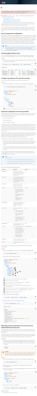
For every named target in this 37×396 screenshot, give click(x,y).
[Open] (1, 7)
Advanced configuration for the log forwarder (11, 21)
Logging (16, 15)
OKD (10, 15)
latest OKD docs (23, 12)
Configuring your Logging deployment (26, 15)
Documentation (4, 15)
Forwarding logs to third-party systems (10, 392)
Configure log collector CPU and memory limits (12, 19)
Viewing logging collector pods (8, 18)
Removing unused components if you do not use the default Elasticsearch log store (18, 22)
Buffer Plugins (24, 245)
